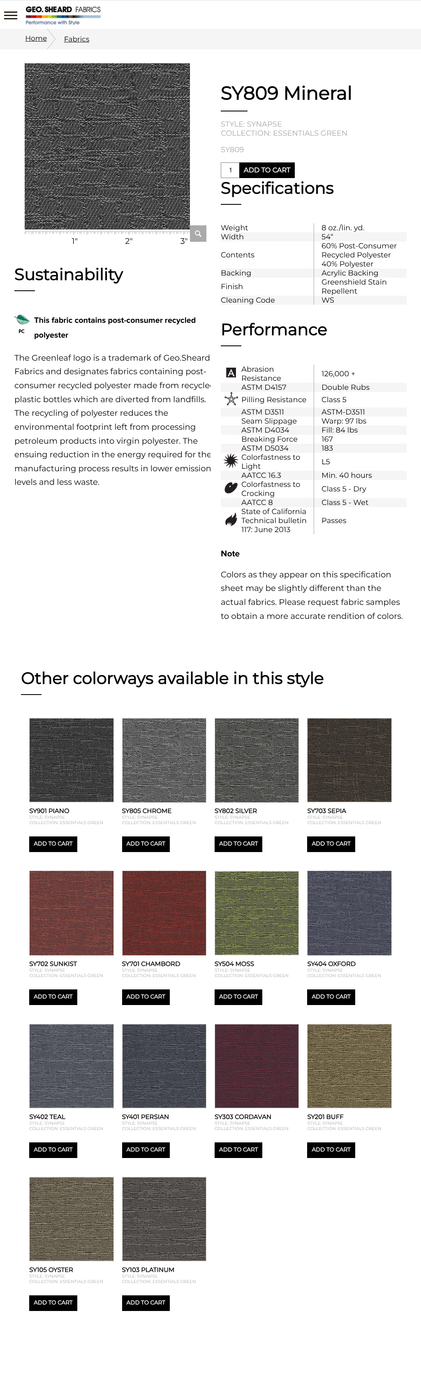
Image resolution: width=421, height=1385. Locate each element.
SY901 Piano (49, 811)
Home (36, 38)
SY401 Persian (145, 1117)
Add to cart (267, 170)
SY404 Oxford (331, 964)
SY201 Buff (325, 1117)
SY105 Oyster (51, 1270)
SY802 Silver (236, 811)
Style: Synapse (251, 124)
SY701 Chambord (151, 964)
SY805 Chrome (147, 811)
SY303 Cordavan (243, 1117)
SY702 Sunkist (53, 964)
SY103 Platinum (148, 1270)
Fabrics (76, 39)
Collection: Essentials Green (284, 133)
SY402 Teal (47, 1117)
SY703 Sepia (326, 811)
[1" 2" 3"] (107, 147)
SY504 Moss (234, 964)
